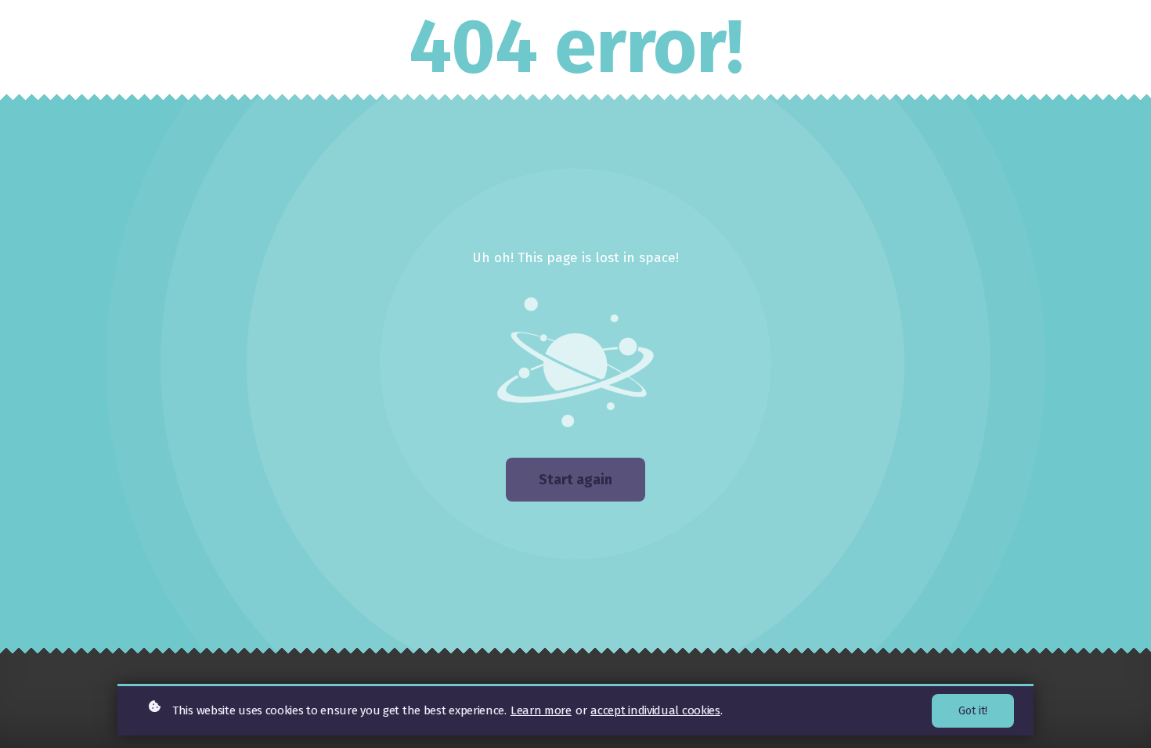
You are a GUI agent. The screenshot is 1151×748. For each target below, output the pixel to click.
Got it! (972, 710)
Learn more (541, 710)
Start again (575, 479)
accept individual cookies (655, 710)
